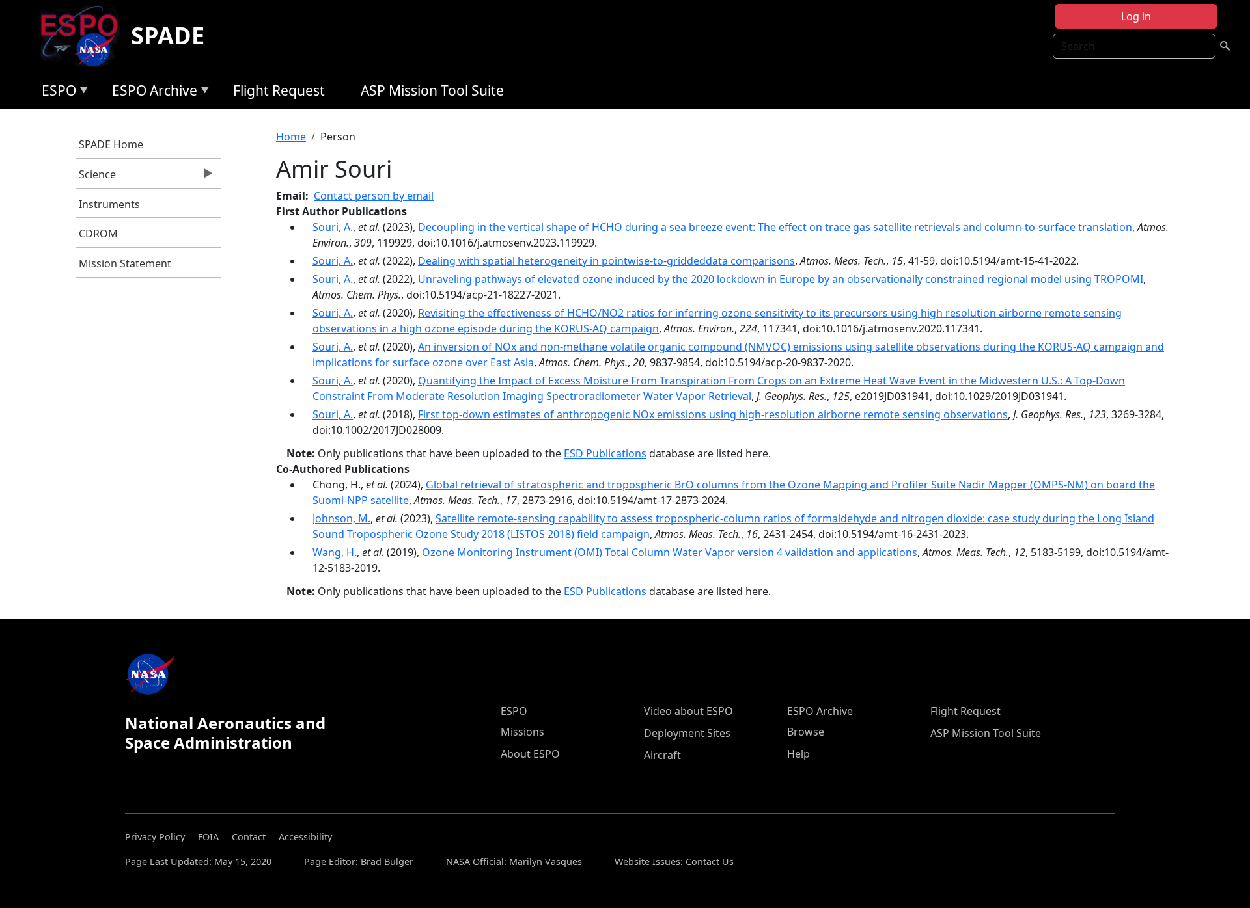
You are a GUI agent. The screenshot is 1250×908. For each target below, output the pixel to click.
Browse (805, 732)
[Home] (84, 35)
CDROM (98, 233)
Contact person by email (374, 196)
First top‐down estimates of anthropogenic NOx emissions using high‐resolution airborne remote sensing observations (713, 414)
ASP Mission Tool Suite (432, 90)
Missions (522, 732)
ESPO (55, 92)
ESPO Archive (151, 92)
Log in (1136, 16)
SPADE (167, 35)
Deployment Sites (687, 733)
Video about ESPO (688, 711)
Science (96, 177)
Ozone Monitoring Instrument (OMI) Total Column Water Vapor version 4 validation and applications (669, 552)
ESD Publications (605, 453)
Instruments (109, 204)
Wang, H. (334, 552)
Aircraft (662, 755)
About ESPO (530, 754)
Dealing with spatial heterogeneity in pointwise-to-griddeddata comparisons (606, 261)
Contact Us (710, 861)
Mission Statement (125, 263)
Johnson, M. (341, 518)
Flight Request (279, 90)
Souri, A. (332, 227)
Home (291, 136)
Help (798, 754)
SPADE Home (111, 144)
